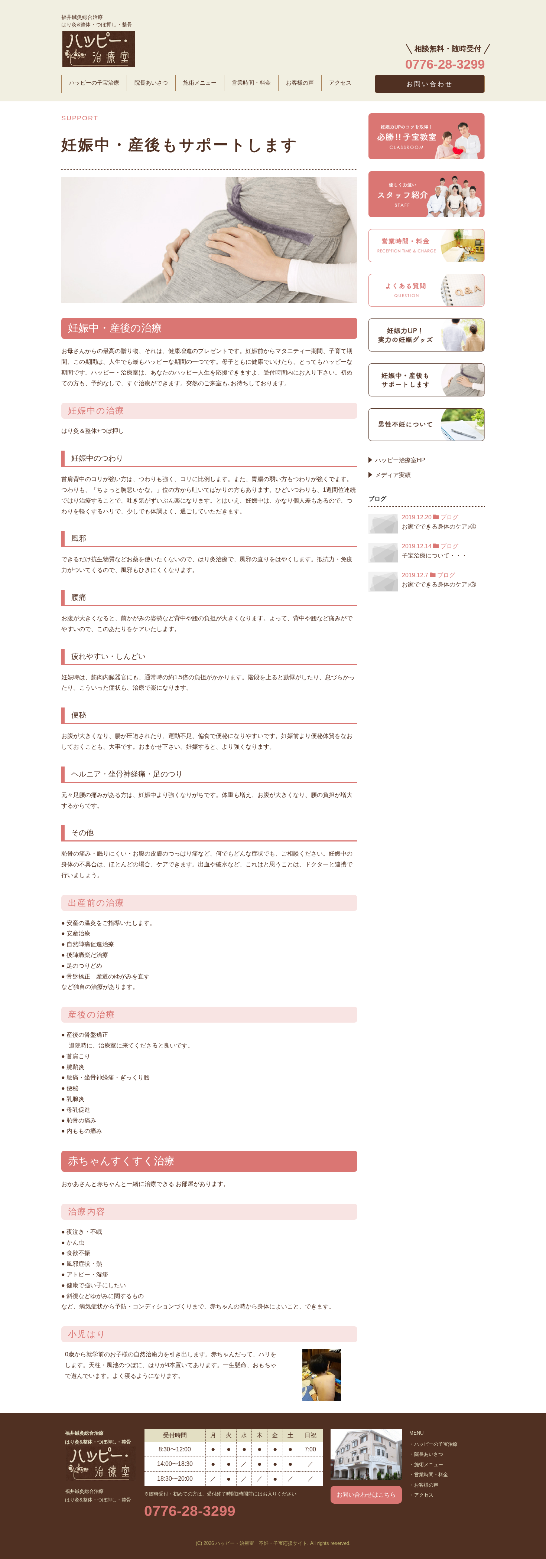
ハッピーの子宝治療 (94, 83)
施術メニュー (200, 83)
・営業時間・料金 (428, 1474)
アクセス (340, 83)
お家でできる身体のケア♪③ (439, 584)
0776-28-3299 (189, 1511)
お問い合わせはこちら (366, 1494)
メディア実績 (393, 475)
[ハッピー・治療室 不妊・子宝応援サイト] (98, 48)
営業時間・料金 (251, 83)
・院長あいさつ (426, 1454)
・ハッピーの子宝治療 (433, 1444)
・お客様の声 (423, 1485)
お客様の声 (300, 83)
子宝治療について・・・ (434, 555)
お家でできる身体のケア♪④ (439, 526)
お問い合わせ (429, 84)
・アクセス (421, 1495)
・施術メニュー (426, 1464)
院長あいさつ (151, 83)
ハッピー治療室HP (400, 460)
